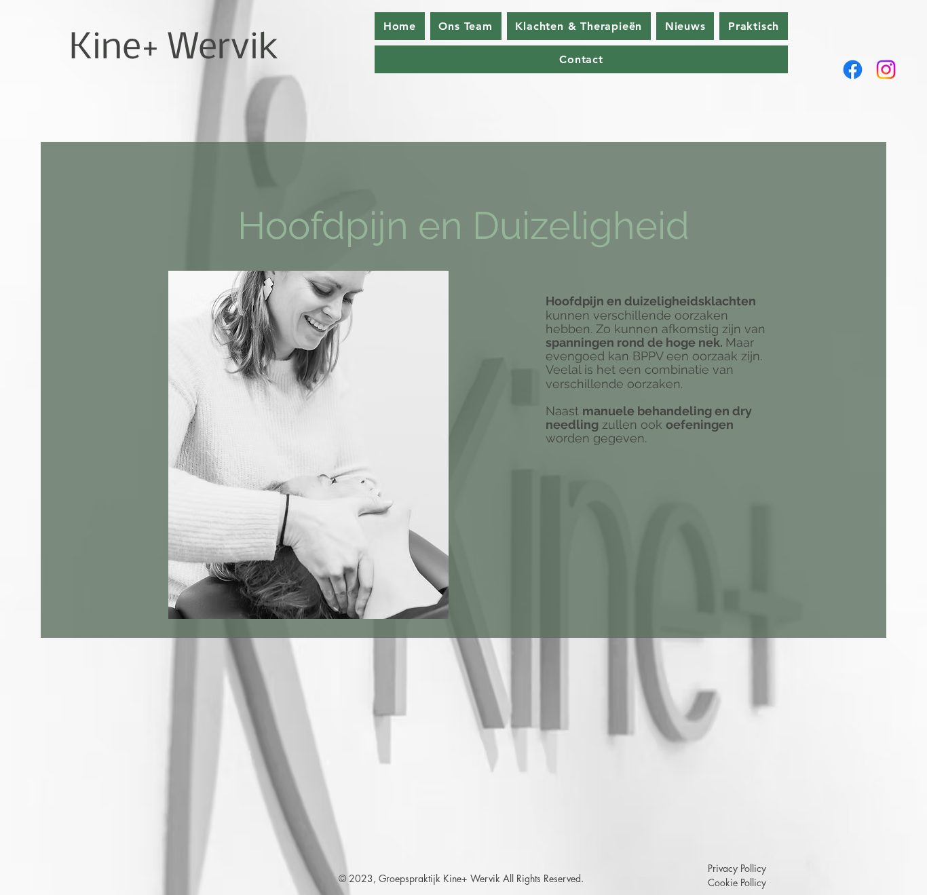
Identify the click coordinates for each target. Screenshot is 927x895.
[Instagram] (885, 69)
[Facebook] (852, 69)
